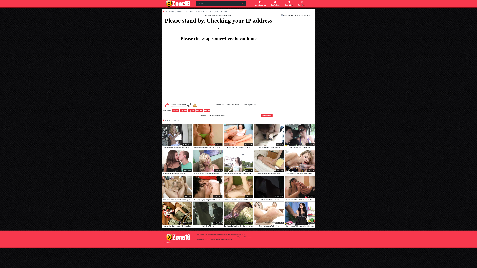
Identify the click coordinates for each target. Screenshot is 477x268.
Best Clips (289, 5)
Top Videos (275, 5)
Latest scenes (260, 5)
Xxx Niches (302, 5)
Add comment (266, 116)
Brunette (199, 111)
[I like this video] (167, 105)
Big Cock (183, 111)
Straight (207, 111)
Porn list (168, 243)
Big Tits (191, 111)
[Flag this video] (194, 105)
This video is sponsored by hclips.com (218, 15)
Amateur (175, 111)
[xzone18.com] (178, 3)
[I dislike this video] (189, 105)
